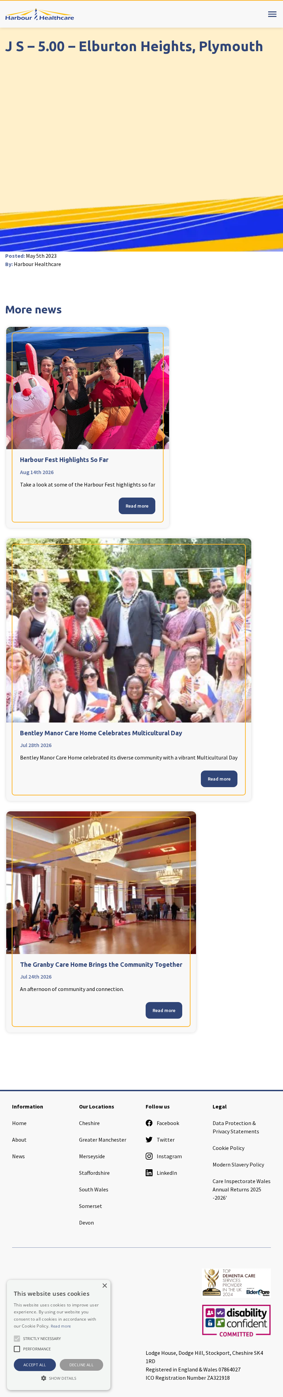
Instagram (169, 1156)
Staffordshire (94, 1172)
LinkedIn (167, 1172)
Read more (137, 506)
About (19, 1139)
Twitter (166, 1139)
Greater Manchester (102, 1139)
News (18, 1156)
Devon (86, 1222)
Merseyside (92, 1156)
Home (19, 1123)
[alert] (58, 1335)
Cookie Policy (228, 1147)
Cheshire (89, 1123)
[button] (59, 1378)
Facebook (168, 1123)
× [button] (104, 1286)
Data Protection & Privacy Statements (236, 1127)
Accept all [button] (34, 1364)
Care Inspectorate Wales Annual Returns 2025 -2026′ (242, 1189)
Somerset (90, 1205)
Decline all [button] (81, 1364)
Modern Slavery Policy (238, 1164)
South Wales (93, 1189)
